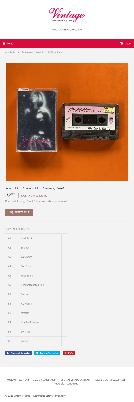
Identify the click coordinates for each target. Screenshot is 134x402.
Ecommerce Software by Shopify (49, 395)
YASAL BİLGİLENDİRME (65, 383)
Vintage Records (22, 395)
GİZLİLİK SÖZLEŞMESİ (44, 379)
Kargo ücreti (26, 201)
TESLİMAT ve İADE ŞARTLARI (74, 379)
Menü (10, 43)
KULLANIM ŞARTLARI (18, 379)
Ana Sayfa (10, 52)
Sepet (128, 43)
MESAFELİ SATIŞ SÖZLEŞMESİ (109, 379)
